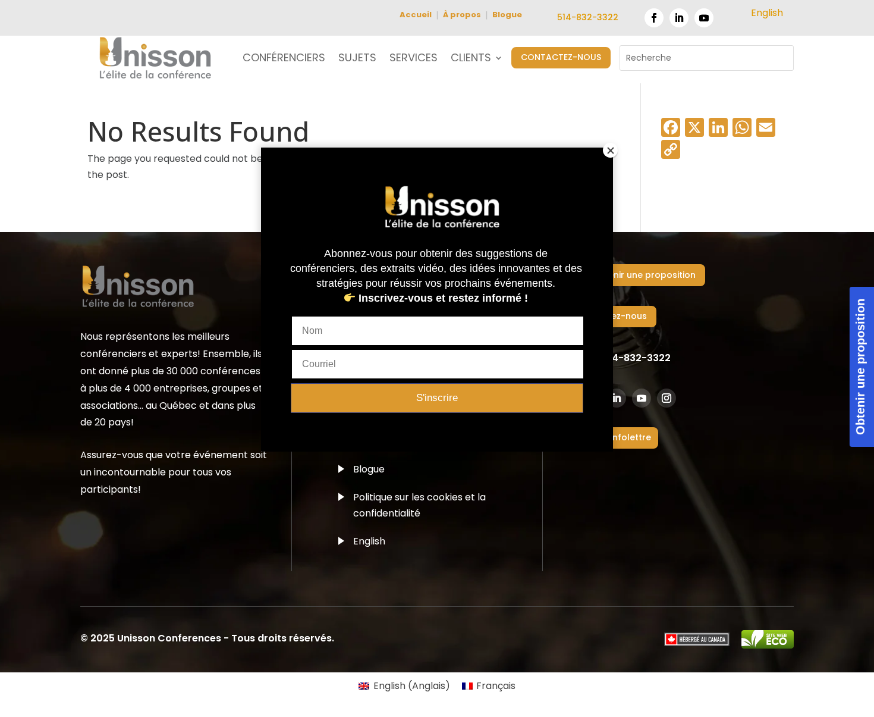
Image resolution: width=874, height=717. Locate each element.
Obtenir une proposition (644, 275)
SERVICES (413, 59)
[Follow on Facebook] (654, 17)
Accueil (416, 14)
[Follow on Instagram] (666, 398)
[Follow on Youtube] (703, 17)
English (369, 541)
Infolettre (630, 437)
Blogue (507, 14)
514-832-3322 (587, 17)
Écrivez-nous (619, 316)
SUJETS (357, 59)
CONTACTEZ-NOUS (561, 57)
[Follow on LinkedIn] (678, 17)
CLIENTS (471, 59)
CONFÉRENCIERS (284, 59)
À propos (462, 14)
